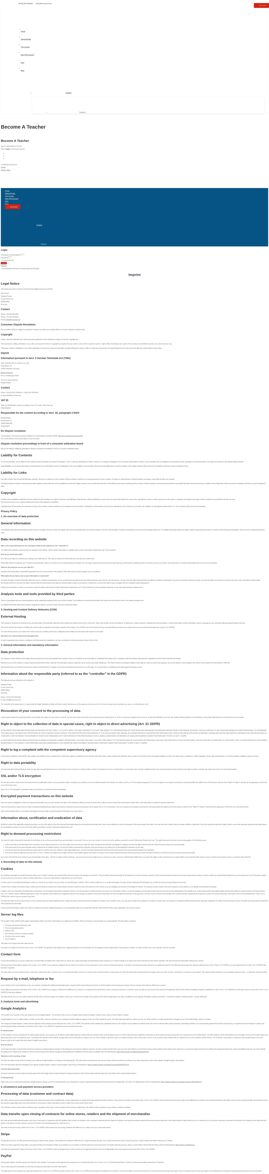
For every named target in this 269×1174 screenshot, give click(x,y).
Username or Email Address (10, 255)
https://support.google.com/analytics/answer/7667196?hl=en (181, 1082)
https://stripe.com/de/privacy (185, 1145)
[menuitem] (148, 86)
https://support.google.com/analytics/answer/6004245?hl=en (108, 1065)
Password (4, 257)
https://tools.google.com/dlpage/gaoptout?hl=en (133, 1052)
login (8, 149)
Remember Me (8, 260)
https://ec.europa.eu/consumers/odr (70, 436)
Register (4, 266)
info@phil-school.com (13, 320)
